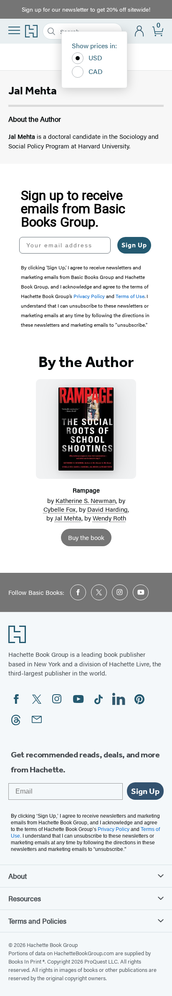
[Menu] (14, 30)
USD (95, 57)
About (17, 876)
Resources (24, 898)
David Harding (107, 509)
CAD (96, 71)
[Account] (139, 31)
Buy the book (86, 537)
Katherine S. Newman (86, 500)
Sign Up (134, 245)
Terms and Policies (37, 921)
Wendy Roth (109, 517)
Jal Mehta (68, 517)
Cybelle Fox (59, 509)
